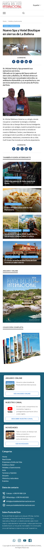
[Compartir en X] (22, 61)
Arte (4, 470)
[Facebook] (30, 540)
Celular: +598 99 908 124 (16, 493)
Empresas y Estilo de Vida (12, 462)
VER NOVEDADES (22, 444)
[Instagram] (19, 540)
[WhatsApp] (14, 540)
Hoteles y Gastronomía (15, 21)
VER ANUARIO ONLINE (22, 394)
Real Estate (6, 459)
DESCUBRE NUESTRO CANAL (22, 419)
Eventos (5, 481)
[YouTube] (25, 540)
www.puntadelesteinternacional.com (20, 505)
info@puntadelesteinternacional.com (20, 501)
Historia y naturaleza (12, 257)
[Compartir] (30, 61)
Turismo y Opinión (9, 473)
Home (4, 21)
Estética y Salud (8, 465)
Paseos (26, 230)
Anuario (5, 475)
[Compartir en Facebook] (13, 61)
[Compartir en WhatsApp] (18, 61)
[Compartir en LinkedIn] (26, 61)
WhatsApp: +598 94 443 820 (17, 497)
